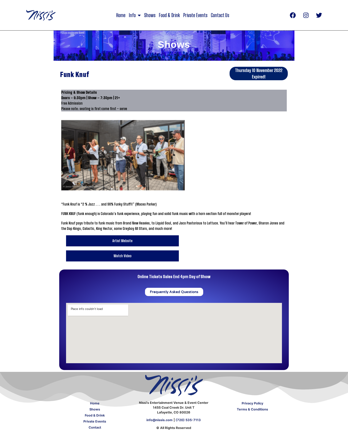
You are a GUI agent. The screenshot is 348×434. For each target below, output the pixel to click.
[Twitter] (319, 15)
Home (120, 15)
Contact (95, 427)
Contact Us (220, 15)
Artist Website (122, 241)
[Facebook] (293, 15)
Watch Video (123, 256)
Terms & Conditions (252, 409)
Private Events (195, 15)
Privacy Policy (252, 403)
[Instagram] (306, 15)
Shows (149, 15)
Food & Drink (169, 15)
